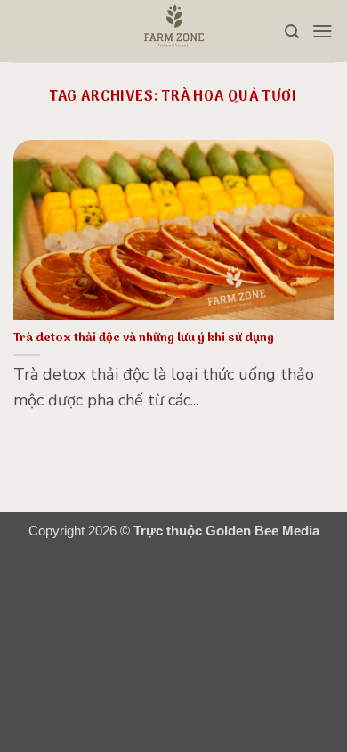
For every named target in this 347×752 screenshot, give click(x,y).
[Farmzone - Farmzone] (173, 31)
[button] (322, 31)
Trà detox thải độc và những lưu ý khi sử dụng (143, 339)
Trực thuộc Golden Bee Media (226, 531)
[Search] (292, 31)
